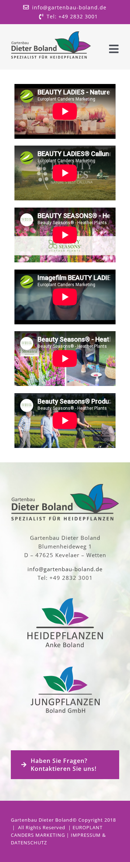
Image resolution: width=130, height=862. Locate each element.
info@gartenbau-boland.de (65, 569)
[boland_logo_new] (51, 33)
